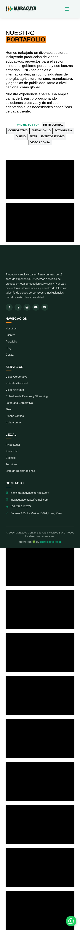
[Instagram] (27, 307)
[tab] (28, 125)
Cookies (11, 457)
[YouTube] (35, 307)
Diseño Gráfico (15, 415)
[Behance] (44, 307)
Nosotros (11, 328)
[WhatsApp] (71, 921)
